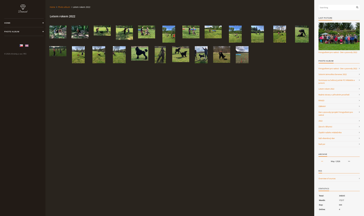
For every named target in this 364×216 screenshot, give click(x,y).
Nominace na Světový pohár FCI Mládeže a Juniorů (336, 81)
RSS (24, 54)
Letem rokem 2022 (326, 89)
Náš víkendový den (326, 138)
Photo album (11, 31)
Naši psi (321, 144)
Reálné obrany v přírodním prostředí (333, 94)
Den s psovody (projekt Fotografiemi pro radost (335, 113)
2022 (320, 121)
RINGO (321, 100)
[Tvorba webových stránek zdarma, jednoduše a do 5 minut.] (21, 54)
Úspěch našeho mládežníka (330, 132)
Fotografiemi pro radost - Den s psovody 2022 (337, 52)
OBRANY (322, 106)
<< (322, 161)
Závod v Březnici (325, 126)
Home (7, 23)
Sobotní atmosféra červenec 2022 (332, 74)
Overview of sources (327, 178)
